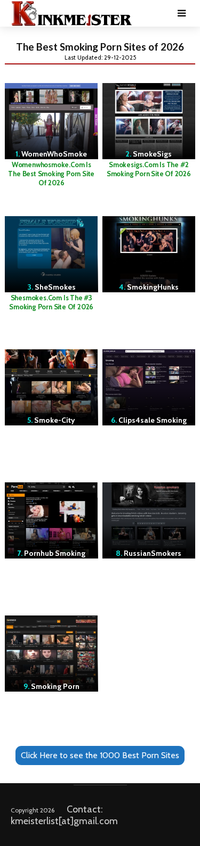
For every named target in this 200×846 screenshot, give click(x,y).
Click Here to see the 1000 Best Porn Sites (100, 755)
